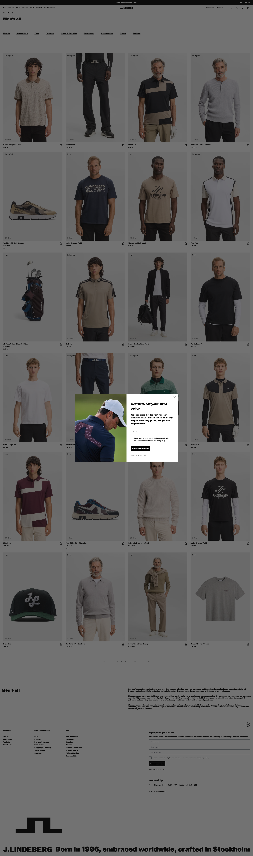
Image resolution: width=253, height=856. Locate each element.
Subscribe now (140, 448)
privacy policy (142, 455)
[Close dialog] (174, 397)
